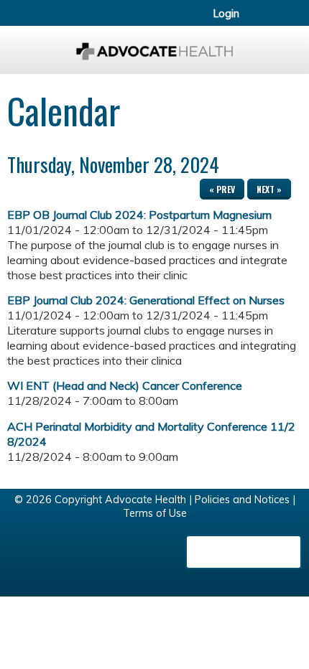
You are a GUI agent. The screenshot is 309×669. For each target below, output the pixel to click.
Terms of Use (155, 513)
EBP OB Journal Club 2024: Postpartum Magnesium (139, 214)
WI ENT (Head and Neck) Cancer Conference (124, 385)
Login (226, 14)
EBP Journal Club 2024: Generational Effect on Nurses (146, 300)
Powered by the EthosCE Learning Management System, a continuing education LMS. (243, 552)
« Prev (222, 189)
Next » (269, 189)
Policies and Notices (242, 499)
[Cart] (267, 21)
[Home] (154, 46)
